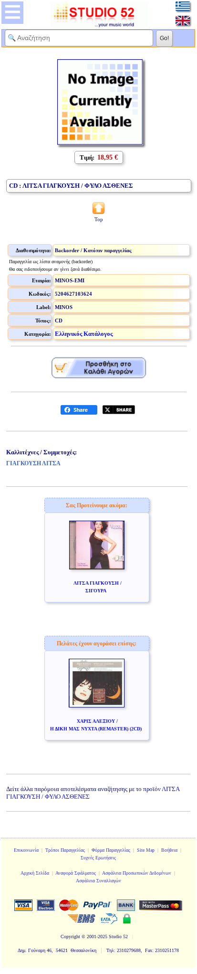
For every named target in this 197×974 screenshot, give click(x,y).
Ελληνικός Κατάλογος (84, 333)
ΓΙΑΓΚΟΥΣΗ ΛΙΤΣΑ (33, 463)
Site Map (146, 850)
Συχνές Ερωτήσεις (98, 857)
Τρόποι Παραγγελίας (65, 850)
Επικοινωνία (26, 850)
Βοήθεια (169, 850)
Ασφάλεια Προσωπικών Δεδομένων (136, 873)
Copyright (70, 936)
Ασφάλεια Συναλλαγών (98, 880)
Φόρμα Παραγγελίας (111, 850)
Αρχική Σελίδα (35, 873)
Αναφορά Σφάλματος (75, 873)
